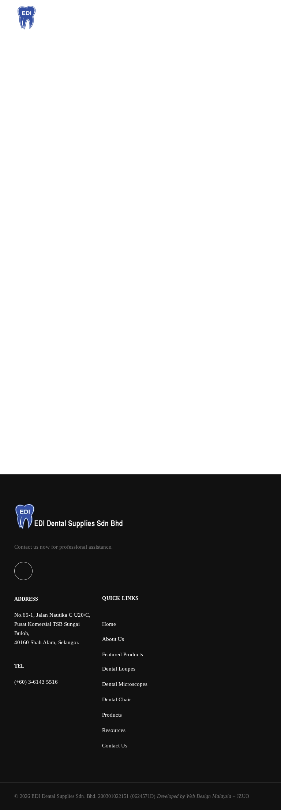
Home (39, 82)
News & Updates (105, 82)
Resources (67, 82)
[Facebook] (23, 571)
